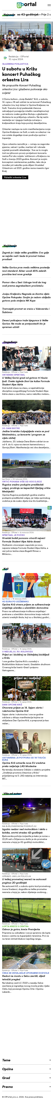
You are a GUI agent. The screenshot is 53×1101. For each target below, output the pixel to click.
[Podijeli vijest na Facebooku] (48, 27)
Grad (6, 1078)
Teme (6, 1060)
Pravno (7, 1087)
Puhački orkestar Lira (15, 177)
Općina (7, 1069)
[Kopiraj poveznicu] (48, 32)
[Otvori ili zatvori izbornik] (49, 5)
